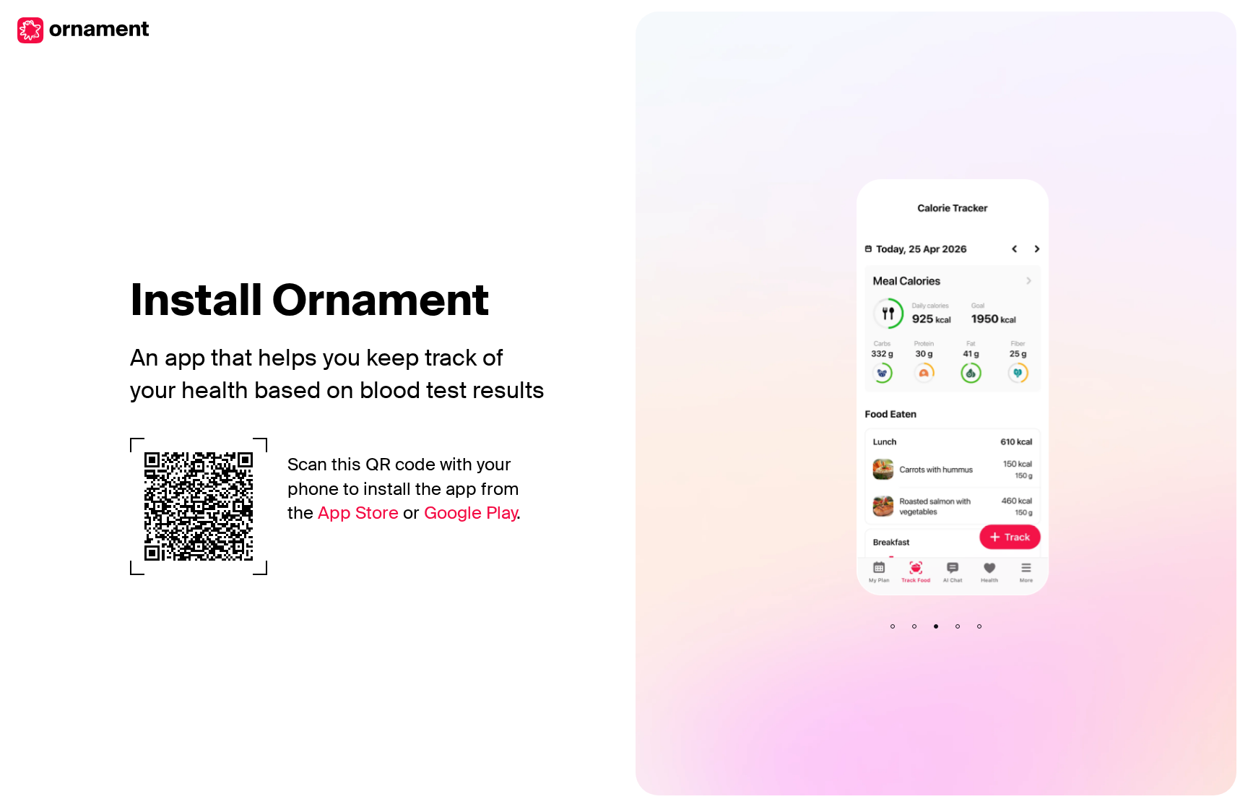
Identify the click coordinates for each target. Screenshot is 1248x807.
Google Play (470, 512)
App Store (358, 512)
